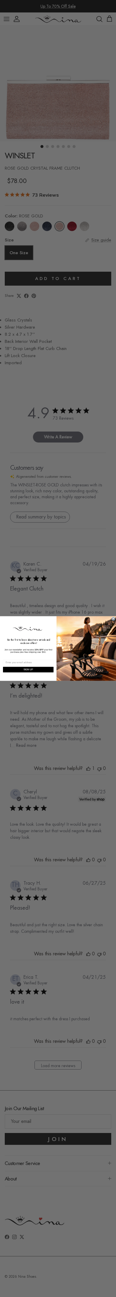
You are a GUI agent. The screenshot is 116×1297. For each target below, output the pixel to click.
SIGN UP (28, 669)
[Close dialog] (113, 618)
